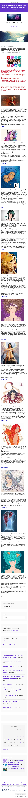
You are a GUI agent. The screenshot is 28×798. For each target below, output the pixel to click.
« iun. (4, 749)
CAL (4, 641)
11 (20, 736)
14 (8, 739)
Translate (15, 630)
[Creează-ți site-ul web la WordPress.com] (14, 1)
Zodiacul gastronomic (9, 684)
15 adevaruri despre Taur (9, 644)
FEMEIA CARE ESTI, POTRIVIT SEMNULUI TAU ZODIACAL (13, 50)
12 (23, 736)
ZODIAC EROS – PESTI (9, 695)
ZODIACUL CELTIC (8, 667)
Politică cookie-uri (13, 792)
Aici (11, 606)
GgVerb (10, 768)
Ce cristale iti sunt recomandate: (12, 661)
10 (17, 736)
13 (4, 739)
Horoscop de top (14, 22)
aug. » (9, 749)
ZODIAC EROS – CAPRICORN (11, 707)
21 (8, 742)
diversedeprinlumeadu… (14, 764)
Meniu (15, 26)
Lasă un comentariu (5, 596)
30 (14, 745)
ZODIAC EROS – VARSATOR (11, 701)
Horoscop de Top (16, 52)
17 (17, 739)
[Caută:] (14, 617)
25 (20, 742)
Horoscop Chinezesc (13, 766)
